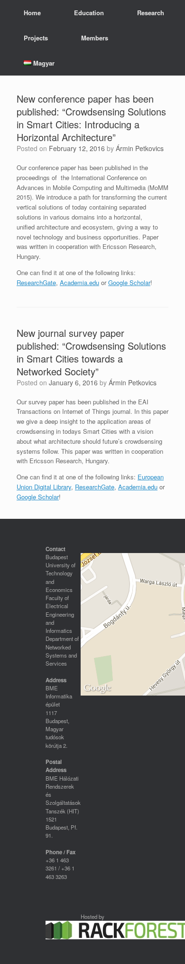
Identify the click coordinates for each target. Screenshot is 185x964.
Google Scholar (129, 282)
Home (32, 12)
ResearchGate (36, 282)
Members (94, 37)
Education (89, 12)
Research (150, 12)
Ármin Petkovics (140, 148)
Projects (36, 37)
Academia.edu (79, 282)
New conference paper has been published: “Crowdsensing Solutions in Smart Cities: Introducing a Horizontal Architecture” (91, 118)
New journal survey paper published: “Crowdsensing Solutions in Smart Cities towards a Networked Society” (91, 352)
